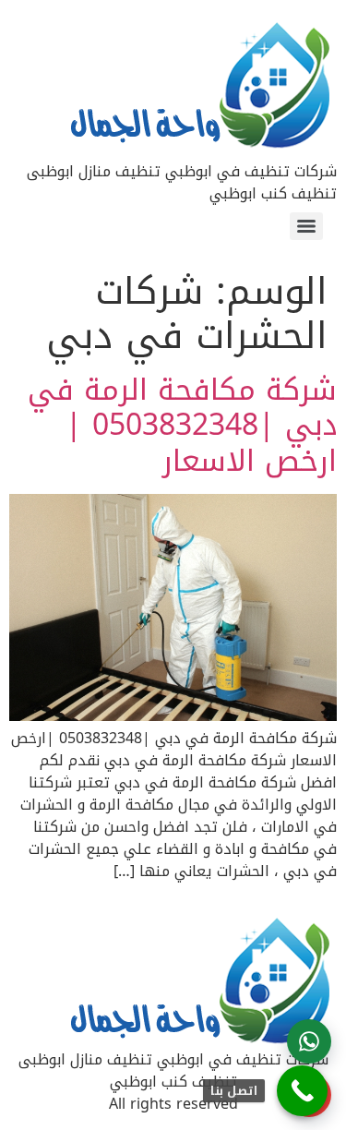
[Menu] (306, 226)
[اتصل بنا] (302, 1090)
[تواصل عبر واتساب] (309, 1041)
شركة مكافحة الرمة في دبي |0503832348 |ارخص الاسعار (182, 425)
